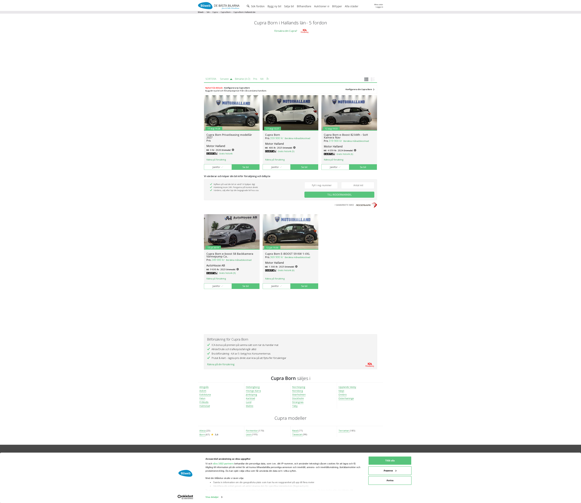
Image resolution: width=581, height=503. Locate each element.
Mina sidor (378, 4)
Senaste (224, 79)
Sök (208, 12)
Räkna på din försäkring (221, 364)
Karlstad (250, 398)
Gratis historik (226, 153)
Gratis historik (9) (227, 273)
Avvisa (389, 480)
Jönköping (251, 394)
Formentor (252, 430)
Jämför (216, 167)
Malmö (249, 405)
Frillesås (203, 402)
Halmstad (204, 405)
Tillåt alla (390, 460)
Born (202, 434)
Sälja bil (289, 6)
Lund (248, 402)
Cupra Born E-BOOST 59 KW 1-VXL (287, 254)
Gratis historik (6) (344, 154)
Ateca (202, 430)
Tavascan (297, 434)
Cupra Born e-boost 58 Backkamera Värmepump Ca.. (229, 255)
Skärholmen (299, 394)
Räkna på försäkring (216, 159)
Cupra (215, 12)
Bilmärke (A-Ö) (242, 79)
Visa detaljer (212, 497)
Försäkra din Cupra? (285, 31)
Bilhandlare (304, 6)
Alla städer (351, 6)
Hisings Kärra (253, 390)
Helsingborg (253, 386)
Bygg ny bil (274, 6)
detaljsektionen (308, 490)
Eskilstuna (205, 394)
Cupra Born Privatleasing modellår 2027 (229, 136)
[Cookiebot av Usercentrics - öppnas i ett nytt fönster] (185, 497)
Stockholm (298, 398)
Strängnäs (298, 402)
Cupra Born (226, 12)
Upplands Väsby (347, 386)
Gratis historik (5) (286, 151)
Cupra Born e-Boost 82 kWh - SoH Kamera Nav (346, 136)
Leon (249, 434)
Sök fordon (257, 6)
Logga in (379, 7)
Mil (261, 79)
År (267, 79)
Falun (202, 398)
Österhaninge (346, 398)
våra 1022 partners (223, 463)
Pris (255, 79)
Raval (295, 430)
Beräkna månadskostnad (297, 138)
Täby (295, 405)
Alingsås (204, 386)
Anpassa (388, 470)
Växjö (341, 390)
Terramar (344, 430)
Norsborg (297, 390)
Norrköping (298, 386)
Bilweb (201, 12)
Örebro (342, 394)
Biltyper (337, 6)
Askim (202, 390)
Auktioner (320, 6)
